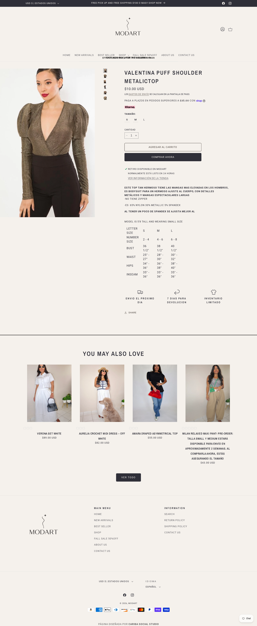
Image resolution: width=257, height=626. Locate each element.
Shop (97, 532)
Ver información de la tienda (148, 178)
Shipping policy (175, 526)
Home (98, 514)
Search (169, 514)
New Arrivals (103, 520)
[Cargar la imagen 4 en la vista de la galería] (105, 81)
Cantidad (129, 129)
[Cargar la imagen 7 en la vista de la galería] (105, 98)
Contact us (172, 532)
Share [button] (132, 312)
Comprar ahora (163, 157)
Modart (132, 603)
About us (100, 544)
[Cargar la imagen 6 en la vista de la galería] (105, 92)
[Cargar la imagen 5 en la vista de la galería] (105, 87)
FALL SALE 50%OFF (106, 538)
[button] (230, 29)
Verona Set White (49, 433)
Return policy (174, 520)
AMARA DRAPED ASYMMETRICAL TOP (155, 433)
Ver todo (128, 477)
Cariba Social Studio (143, 624)
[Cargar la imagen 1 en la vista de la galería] (105, 70)
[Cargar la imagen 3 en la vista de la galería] (105, 76)
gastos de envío (139, 94)
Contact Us (102, 551)
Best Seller (102, 526)
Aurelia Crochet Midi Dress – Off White (102, 436)
